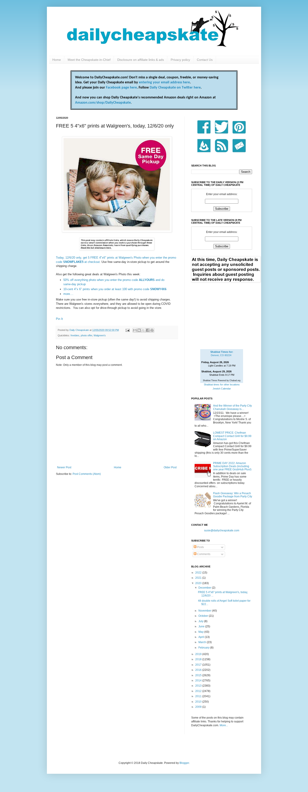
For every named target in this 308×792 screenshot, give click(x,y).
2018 (198, 659)
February (204, 647)
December (205, 587)
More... (224, 725)
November (205, 610)
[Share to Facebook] (147, 330)
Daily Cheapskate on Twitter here (175, 87)
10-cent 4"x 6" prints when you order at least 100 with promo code (114, 289)
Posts (200, 547)
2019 (198, 654)
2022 (198, 572)
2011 (198, 696)
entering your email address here (164, 82)
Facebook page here (121, 87)
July (201, 621)
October (203, 615)
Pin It (59, 319)
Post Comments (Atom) (87, 474)
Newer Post (64, 467)
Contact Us (205, 59)
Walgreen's (100, 335)
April (201, 637)
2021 (198, 577)
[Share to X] (143, 330)
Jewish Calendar (222, 388)
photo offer (86, 335)
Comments (203, 554)
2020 (198, 583)
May (201, 631)
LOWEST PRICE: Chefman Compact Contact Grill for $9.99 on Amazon (232, 436)
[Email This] (135, 330)
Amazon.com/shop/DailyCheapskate (103, 103)
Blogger (184, 763)
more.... (68, 294)
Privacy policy (180, 59)
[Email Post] (127, 330)
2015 (198, 675)
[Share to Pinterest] (152, 330)
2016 (198, 669)
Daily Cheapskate (79, 330)
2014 (198, 680)
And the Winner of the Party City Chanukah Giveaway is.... (232, 407)
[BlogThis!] (139, 330)
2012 (198, 691)
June (201, 626)
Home (56, 59)
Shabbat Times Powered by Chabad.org (221, 380)
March (202, 642)
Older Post (170, 467)
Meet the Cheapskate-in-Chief (89, 59)
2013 (198, 685)
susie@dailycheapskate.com (221, 530)
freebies (75, 335)
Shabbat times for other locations (222, 384)
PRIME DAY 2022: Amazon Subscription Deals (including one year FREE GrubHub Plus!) (232, 466)
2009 (198, 706)
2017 (198, 664)
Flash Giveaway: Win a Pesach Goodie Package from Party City (232, 495)
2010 (198, 701)
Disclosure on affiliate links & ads (140, 59)
